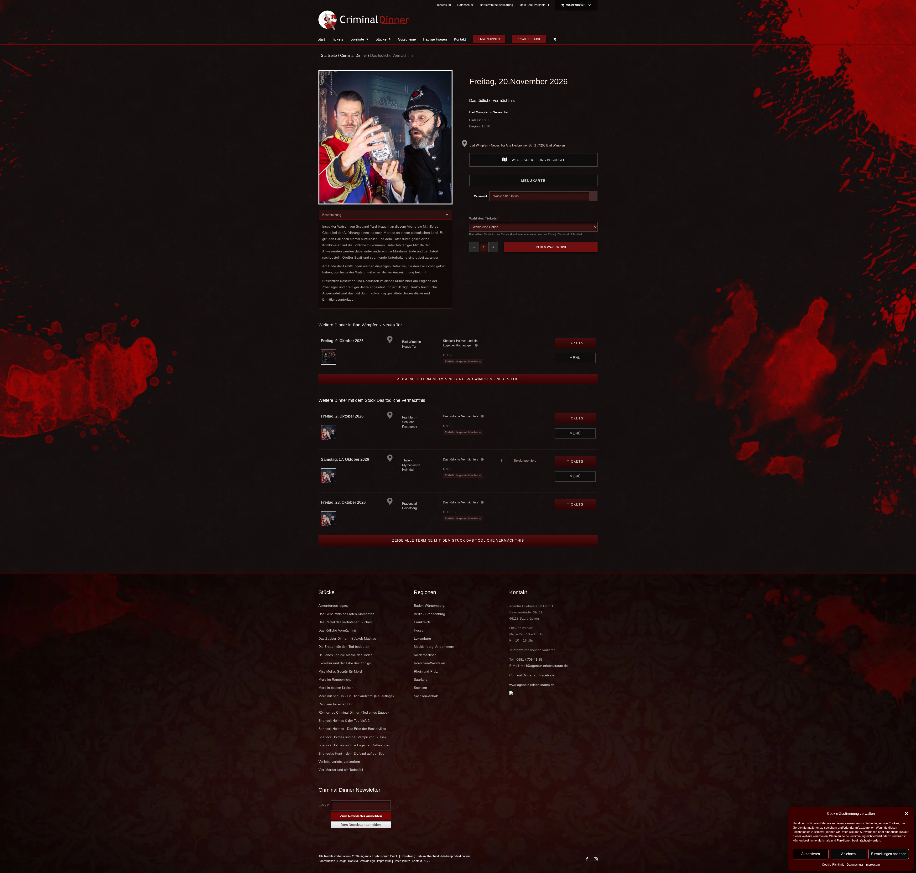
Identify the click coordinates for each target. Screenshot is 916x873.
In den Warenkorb (551, 257)
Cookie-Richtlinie (833, 864)
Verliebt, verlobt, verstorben (339, 771)
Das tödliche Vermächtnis (492, 110)
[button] (906, 813)
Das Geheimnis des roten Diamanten (346, 623)
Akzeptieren (810, 854)
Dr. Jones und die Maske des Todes (345, 664)
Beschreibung (331, 224)
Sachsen (420, 697)
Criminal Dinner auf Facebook (531, 685)
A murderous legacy (333, 615)
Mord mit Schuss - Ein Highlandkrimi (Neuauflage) (356, 705)
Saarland (420, 689)
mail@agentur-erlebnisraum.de (544, 675)
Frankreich (422, 631)
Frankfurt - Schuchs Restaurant (409, 431)
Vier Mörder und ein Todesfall (340, 779)
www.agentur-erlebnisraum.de (532, 694)
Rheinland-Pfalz (426, 681)
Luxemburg (422, 648)
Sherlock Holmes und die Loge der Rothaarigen (354, 755)
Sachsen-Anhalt (426, 705)
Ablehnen (848, 854)
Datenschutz (855, 864)
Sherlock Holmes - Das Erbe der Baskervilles (352, 738)
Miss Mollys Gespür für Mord (340, 681)
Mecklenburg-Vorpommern (434, 656)
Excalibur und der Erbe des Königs (344, 672)
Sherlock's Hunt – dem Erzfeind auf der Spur (352, 763)
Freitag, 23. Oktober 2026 (343, 512)
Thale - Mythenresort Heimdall (411, 474)
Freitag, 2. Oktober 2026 (342, 426)
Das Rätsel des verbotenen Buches (345, 631)
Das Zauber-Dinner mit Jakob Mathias (347, 648)
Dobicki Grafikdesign (361, 870)
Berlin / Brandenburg (429, 623)
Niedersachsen (425, 664)
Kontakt (417, 870)
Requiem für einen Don (336, 714)
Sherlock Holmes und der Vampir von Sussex (352, 746)
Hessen (419, 640)
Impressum (872, 864)
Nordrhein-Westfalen (429, 672)
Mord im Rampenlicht (334, 689)
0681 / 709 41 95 (529, 669)
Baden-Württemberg (429, 615)
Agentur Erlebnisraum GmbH (379, 866)
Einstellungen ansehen (888, 854)
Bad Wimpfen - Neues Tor (488, 122)
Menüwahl (480, 205)
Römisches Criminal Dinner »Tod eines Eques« (353, 722)
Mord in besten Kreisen (336, 697)
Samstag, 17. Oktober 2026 (345, 469)
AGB (427, 870)
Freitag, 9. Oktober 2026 (342, 350)
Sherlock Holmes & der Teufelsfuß (344, 730)
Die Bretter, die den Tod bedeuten (343, 656)
